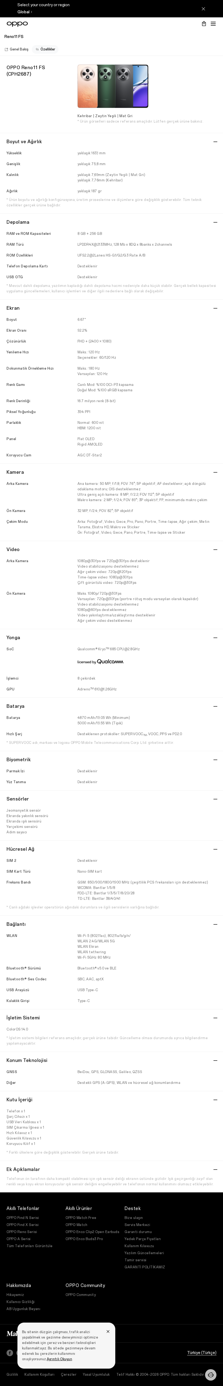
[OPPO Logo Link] (17, 24)
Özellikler (48, 49)
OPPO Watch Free (81, 1218)
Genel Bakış (19, 49)
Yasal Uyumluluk (96, 1375)
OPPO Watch (76, 1225)
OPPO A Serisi (19, 1239)
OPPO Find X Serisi (23, 1225)
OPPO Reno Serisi (22, 1232)
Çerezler (68, 1375)
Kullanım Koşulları (39, 1375)
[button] (210, 1375)
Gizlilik (12, 1375)
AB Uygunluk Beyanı (23, 1309)
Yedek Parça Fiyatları (143, 1239)
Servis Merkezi (137, 1225)
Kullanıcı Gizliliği (21, 1302)
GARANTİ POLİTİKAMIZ (145, 1267)
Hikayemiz (15, 1295)
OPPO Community (81, 1295)
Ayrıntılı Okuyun (59, 1359)
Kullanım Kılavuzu (139, 1246)
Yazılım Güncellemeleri (144, 1253)
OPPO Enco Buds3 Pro (84, 1239)
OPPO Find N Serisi (23, 1218)
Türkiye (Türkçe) (201, 1352)
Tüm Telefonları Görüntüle (30, 1246)
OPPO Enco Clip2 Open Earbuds (92, 1232)
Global (23, 12)
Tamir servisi (136, 1260)
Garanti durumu (138, 1232)
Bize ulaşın (134, 1218)
